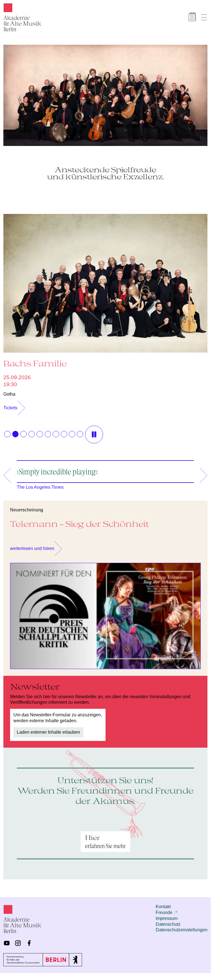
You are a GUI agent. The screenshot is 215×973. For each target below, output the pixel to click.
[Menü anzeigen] (204, 17)
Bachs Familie (35, 360)
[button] (7, 431)
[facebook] (29, 943)
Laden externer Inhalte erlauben (48, 729)
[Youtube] (6, 943)
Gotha (9, 391)
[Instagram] (18, 943)
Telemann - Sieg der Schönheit (79, 521)
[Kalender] (192, 16)
